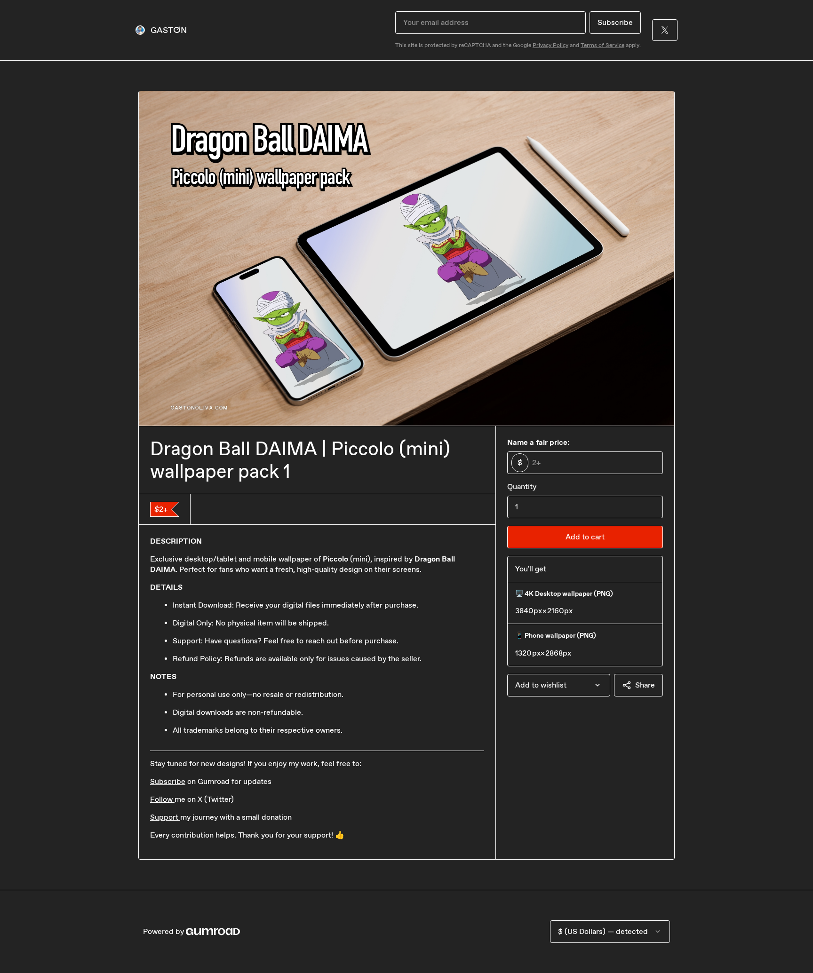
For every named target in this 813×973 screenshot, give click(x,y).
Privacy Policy (550, 45)
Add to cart (585, 536)
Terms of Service (602, 45)
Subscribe (615, 22)
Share (645, 684)
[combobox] (558, 685)
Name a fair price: (538, 442)
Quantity (521, 486)
